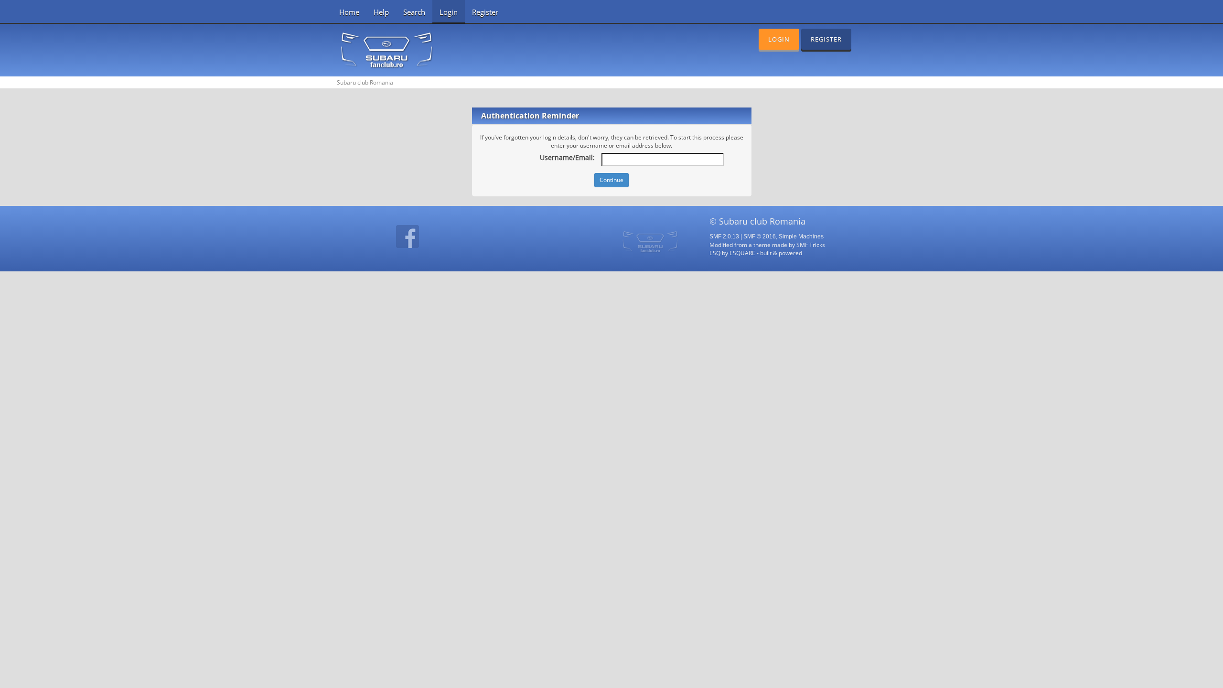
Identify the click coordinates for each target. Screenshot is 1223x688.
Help (381, 12)
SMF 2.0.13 (724, 236)
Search (414, 12)
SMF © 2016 (759, 236)
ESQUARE (742, 253)
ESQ (714, 253)
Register (485, 12)
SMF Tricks (810, 244)
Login (449, 12)
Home (349, 12)
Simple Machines (801, 236)
